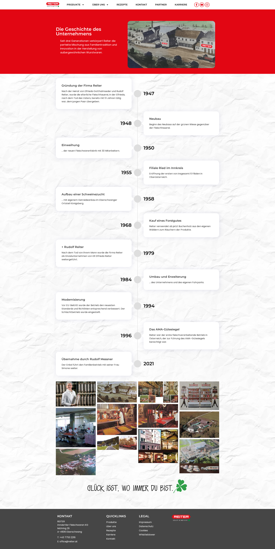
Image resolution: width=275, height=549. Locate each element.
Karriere (181, 4)
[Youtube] (202, 4)
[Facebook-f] (196, 4)
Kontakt (141, 4)
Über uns (98, 4)
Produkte (73, 4)
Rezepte (122, 4)
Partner (161, 4)
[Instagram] (207, 4)
